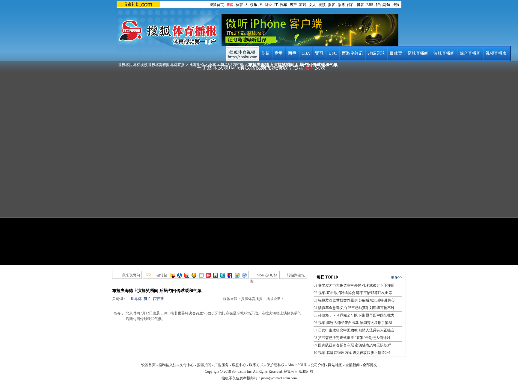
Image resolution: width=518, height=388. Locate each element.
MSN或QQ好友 (263, 276)
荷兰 (147, 299)
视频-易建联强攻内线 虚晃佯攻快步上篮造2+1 (354, 353)
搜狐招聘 (204, 365)
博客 (360, 5)
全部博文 (370, 365)
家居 (302, 5)
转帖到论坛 (296, 275)
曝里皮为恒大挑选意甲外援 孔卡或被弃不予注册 (356, 285)
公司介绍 (318, 365)
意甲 (279, 53)
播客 (331, 5)
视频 (322, 5)
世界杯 (136, 299)
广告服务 (221, 365)
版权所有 (306, 371)
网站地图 (335, 365)
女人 (312, 5)
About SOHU (297, 365)
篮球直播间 (443, 53)
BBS (369, 5)
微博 (341, 5)
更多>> (396, 277)
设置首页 (148, 365)
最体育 (396, 53)
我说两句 (383, 5)
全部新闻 (352, 365)
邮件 (350, 5)
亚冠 (319, 53)
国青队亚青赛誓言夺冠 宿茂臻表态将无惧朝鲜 (354, 345)
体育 (239, 5)
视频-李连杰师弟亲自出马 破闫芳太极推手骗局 (355, 323)
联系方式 (256, 365)
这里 (309, 67)
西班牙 (158, 299)
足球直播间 (417, 53)
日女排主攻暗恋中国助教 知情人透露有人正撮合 (356, 330)
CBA (306, 53)
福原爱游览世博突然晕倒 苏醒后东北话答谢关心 (356, 300)
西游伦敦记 (352, 53)
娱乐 (253, 5)
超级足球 (376, 53)
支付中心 (187, 365)
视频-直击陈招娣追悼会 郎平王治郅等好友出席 (355, 293)
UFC (333, 53)
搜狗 (396, 5)
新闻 (230, 5)
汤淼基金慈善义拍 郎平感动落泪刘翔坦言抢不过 (356, 308)
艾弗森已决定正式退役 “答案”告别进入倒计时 (354, 338)
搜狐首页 (217, 5)
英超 (265, 53)
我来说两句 (131, 275)
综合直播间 (470, 53)
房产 (293, 5)
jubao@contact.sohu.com (279, 378)
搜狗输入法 (168, 365)
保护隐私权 (275, 365)
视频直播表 (496, 53)
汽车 (283, 5)
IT (276, 5)
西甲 (292, 53)
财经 (268, 5)
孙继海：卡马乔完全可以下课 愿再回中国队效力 (356, 315)
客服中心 (239, 365)
